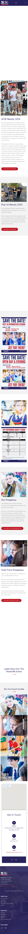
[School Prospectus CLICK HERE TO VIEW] (14, 707)
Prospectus (3, 916)
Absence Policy (4, 898)
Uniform (2, 905)
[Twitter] (2, 928)
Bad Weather (3, 901)
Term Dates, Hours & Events (7, 903)
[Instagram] (5, 928)
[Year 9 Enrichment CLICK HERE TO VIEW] (14, 769)
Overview (3, 912)
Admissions (3, 900)
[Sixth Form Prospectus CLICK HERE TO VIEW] (14, 728)
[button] (25, 3)
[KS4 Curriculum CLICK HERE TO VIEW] (14, 749)
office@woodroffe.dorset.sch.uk (14, 852)
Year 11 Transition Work (6, 919)
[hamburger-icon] (16, 3)
